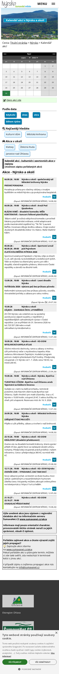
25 (14, 88)
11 (14, 77)
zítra (36, 114)
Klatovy (10, 146)
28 (37, 88)
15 (45, 77)
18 (14, 82)
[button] (29, 669)
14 (37, 77)
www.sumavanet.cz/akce (19, 549)
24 (6, 88)
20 (30, 82)
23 (53, 82)
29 (45, 88)
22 (45, 82)
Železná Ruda (27, 146)
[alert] (29, 652)
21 (37, 82)
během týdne (13, 121)
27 (30, 88)
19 (22, 82)
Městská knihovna (36, 134)
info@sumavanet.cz (29, 567)
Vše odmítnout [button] (42, 662)
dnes (24, 114)
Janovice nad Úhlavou (17, 153)
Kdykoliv (10, 114)
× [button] (56, 633)
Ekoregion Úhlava (11, 612)
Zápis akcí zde (13, 100)
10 (6, 77)
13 (30, 77)
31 (6, 93)
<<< (4, 54)
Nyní (29, 54)
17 (6, 82)
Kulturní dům (13, 134)
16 (53, 77)
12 (22, 77)
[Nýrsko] (16, 4)
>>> (54, 54)
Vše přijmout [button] (14, 662)
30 (53, 88)
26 (22, 88)
